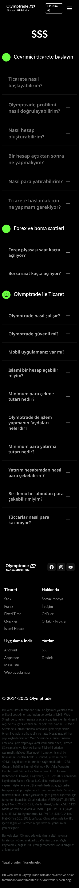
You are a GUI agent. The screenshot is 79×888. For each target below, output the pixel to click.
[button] (39, 82)
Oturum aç (52, 8)
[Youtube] (70, 567)
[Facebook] (51, 567)
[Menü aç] (69, 8)
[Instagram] (61, 567)
